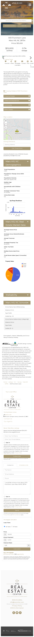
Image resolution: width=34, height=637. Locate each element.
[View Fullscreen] (6, 127)
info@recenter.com (17, 602)
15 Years (15, 526)
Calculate (17, 549)
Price (5, 531)
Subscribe (17, 456)
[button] (32, 20)
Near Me (24, 25)
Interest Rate (8, 542)
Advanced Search (10, 25)
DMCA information (17, 608)
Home (5, 382)
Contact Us (8, 419)
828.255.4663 (18, 3)
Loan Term (7, 522)
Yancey (19, 382)
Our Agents (8, 421)
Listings (11, 382)
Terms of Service (16, 514)
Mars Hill (25, 382)
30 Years (8, 526)
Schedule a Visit (23, 465)
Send (17, 510)
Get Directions (17, 148)
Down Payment (8, 537)
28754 (6, 383)
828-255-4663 (8, 414)
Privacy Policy (18, 452)
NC (15, 382)
